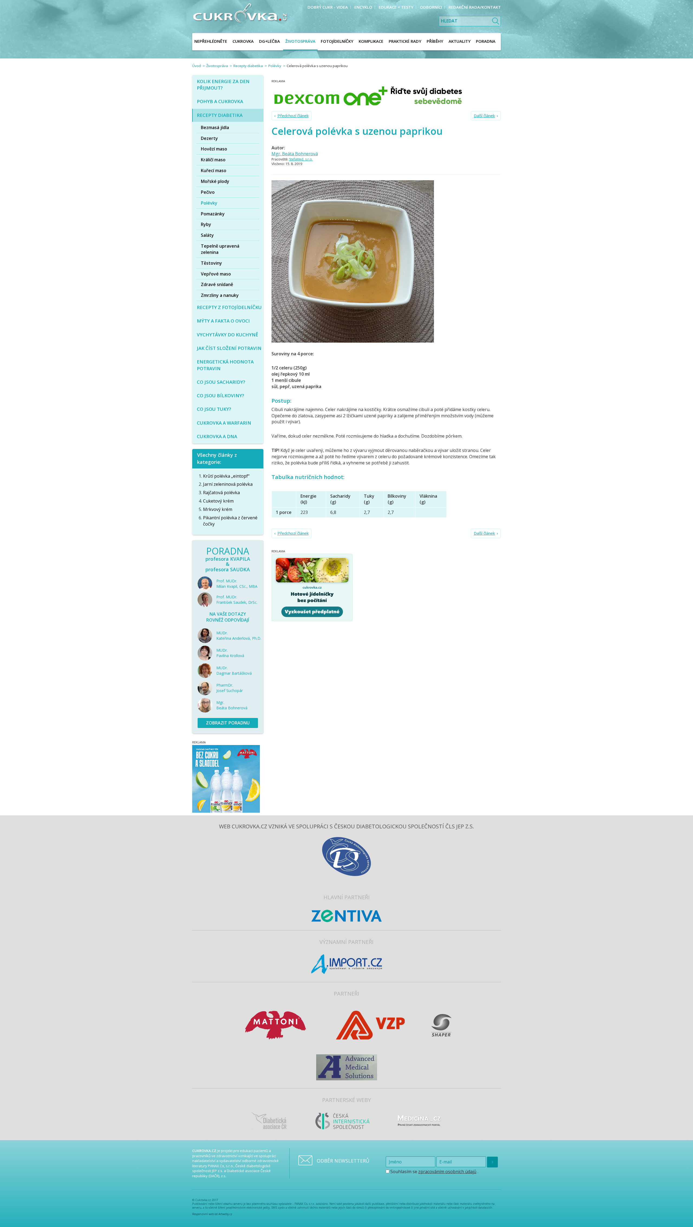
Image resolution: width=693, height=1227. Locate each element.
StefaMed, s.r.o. (301, 159)
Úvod (196, 65)
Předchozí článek (293, 115)
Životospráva (217, 65)
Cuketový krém (218, 501)
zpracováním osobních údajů (447, 1171)
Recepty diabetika (248, 65)
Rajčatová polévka (221, 493)
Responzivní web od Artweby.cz (212, 1214)
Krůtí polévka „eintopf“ (226, 476)
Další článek (484, 115)
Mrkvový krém (217, 509)
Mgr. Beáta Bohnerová (295, 154)
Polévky (274, 65)
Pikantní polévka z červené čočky (230, 521)
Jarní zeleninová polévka (228, 484)
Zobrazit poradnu (228, 723)
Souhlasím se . (433, 1171)
